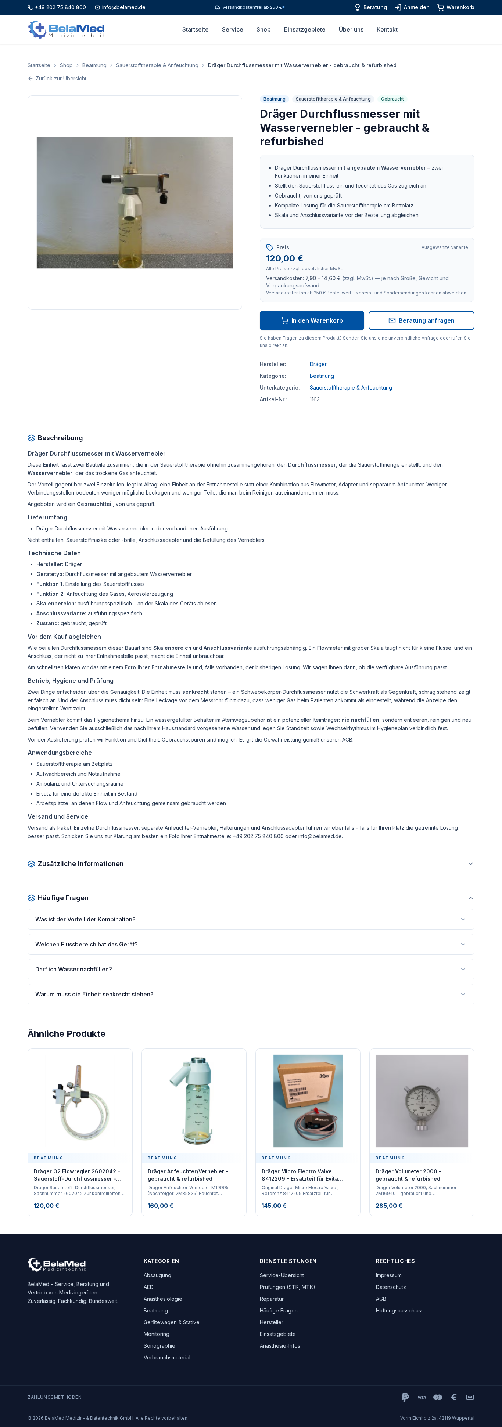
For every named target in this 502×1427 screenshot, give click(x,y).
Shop (264, 29)
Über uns (351, 29)
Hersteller (271, 1322)
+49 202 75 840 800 (60, 7)
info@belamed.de (124, 7)
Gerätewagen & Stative (172, 1322)
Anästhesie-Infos (280, 1346)
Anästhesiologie (163, 1299)
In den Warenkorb (317, 320)
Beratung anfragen (427, 320)
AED (149, 1287)
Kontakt (387, 29)
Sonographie (159, 1346)
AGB (381, 1299)
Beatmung (94, 65)
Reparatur (272, 1299)
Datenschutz (391, 1287)
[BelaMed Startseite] (67, 29)
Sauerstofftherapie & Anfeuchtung (157, 65)
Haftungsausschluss (400, 1310)
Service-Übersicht (282, 1275)
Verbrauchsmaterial (167, 1357)
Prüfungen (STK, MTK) (287, 1287)
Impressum (389, 1275)
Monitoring (156, 1334)
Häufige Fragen (279, 1310)
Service (232, 29)
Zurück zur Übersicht (61, 78)
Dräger (318, 364)
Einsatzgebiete (305, 29)
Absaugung (157, 1275)
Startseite (195, 29)
